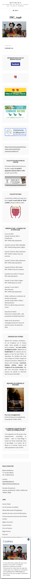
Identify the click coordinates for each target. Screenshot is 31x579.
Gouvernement (7, 525)
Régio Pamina (6, 531)
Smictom (5, 534)
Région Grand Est (7, 522)
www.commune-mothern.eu (10, 484)
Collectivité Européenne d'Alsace (12, 537)
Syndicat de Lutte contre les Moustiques (14, 513)
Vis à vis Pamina (7, 528)
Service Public (6, 504)
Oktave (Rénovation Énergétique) (12, 510)
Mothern (16, 3)
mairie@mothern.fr (8, 481)
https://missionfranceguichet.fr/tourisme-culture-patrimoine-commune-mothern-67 (15, 149)
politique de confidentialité (15, 571)
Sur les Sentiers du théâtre (10, 507)
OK (29, 539)
